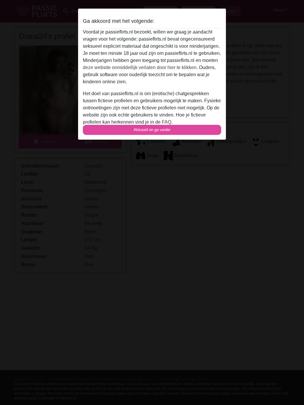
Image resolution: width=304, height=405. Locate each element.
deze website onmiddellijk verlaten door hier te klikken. (140, 67)
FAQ (166, 122)
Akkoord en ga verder (152, 129)
